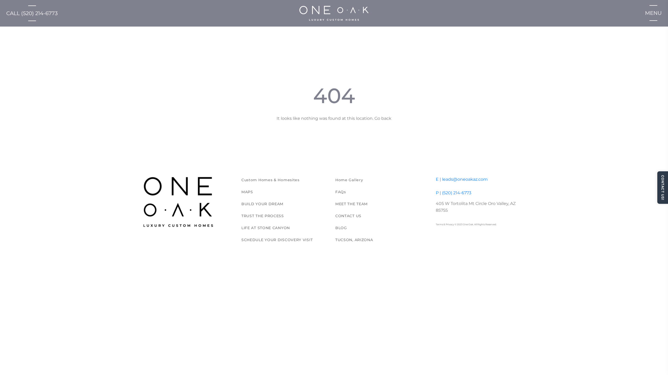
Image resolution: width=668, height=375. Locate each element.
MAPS (247, 192)
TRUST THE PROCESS (262, 216)
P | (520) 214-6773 (453, 192)
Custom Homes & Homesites (270, 180)
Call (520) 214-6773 (32, 13)
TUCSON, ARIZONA (354, 240)
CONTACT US (348, 216)
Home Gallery (349, 180)
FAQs (340, 192)
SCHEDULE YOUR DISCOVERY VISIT (277, 240)
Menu (653, 13)
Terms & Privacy (445, 224)
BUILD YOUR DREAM (262, 204)
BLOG (341, 228)
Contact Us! (663, 187)
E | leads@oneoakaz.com (462, 179)
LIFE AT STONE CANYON (265, 228)
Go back (382, 118)
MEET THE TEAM (351, 204)
